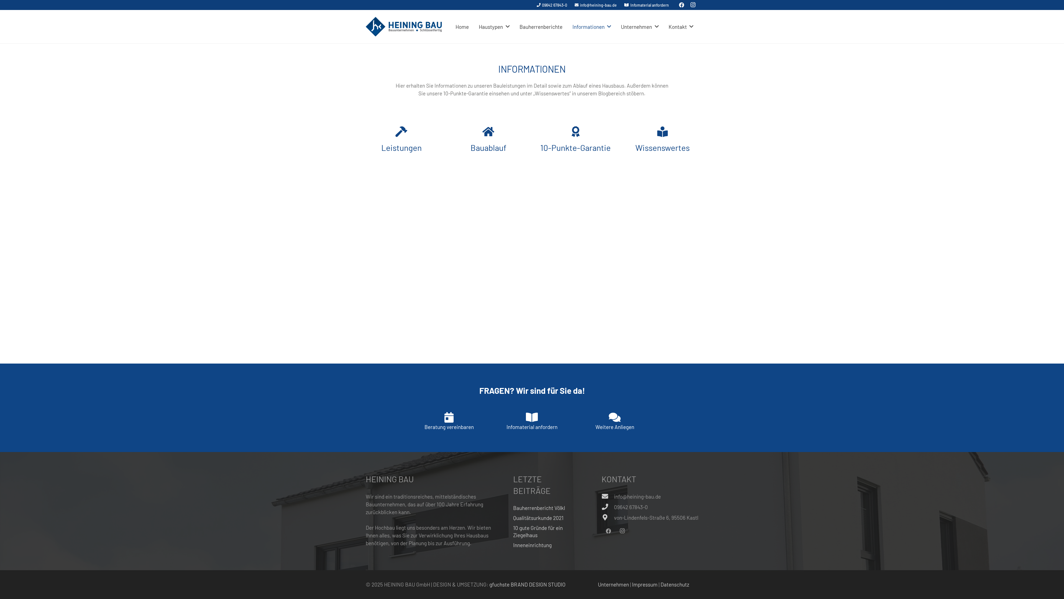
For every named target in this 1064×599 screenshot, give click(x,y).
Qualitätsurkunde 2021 (538, 518)
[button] (508, 27)
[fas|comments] (615, 417)
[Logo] (404, 26)
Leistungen (401, 148)
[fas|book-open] (532, 417)
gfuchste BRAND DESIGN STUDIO (527, 584)
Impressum (645, 584)
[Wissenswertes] (662, 131)
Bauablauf (488, 148)
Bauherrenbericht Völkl (539, 508)
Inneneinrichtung (532, 545)
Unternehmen (613, 584)
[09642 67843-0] (608, 507)
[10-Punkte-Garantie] (576, 131)
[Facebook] (608, 531)
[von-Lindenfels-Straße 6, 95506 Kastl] (608, 517)
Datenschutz (675, 584)
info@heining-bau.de (637, 496)
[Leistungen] (401, 131)
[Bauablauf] (488, 131)
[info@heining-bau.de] (608, 496)
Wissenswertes (662, 148)
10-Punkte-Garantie (575, 148)
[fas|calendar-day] (449, 417)
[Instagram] (622, 531)
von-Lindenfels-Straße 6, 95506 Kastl (656, 517)
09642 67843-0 (631, 507)
